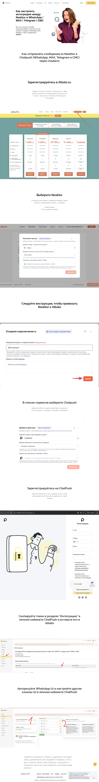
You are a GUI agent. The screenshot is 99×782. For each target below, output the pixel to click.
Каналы (32, 3)
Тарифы (50, 3)
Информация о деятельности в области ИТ (50, 777)
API (45, 3)
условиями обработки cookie (76, 774)
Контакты (56, 3)
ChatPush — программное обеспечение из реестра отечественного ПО (50, 780)
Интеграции (39, 3)
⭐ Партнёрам (65, 3)
